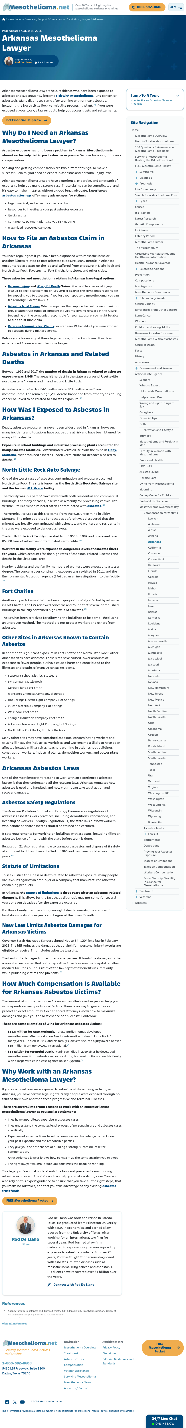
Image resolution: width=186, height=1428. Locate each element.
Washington (156, 799)
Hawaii (152, 582)
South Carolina (157, 752)
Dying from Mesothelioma (157, 483)
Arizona (153, 536)
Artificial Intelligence (149, 374)
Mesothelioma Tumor (149, 242)
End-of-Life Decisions (154, 501)
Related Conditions (152, 269)
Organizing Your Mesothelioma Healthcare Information (155, 255)
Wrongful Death (48, 286)
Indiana (153, 600)
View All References (14, 1323)
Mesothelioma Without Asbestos (156, 339)
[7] (61, 972)
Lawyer (86, 19)
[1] (95, 105)
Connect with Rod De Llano (74, 1285)
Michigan (154, 647)
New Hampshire (158, 688)
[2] (81, 398)
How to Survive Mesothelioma (154, 141)
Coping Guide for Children (156, 495)
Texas (151, 769)
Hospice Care (148, 478)
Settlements (152, 840)
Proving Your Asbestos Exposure (158, 853)
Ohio (151, 723)
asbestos (94, 506)
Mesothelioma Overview (21, 19)
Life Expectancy (145, 189)
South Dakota (156, 758)
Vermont (154, 781)
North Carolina (157, 711)
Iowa (151, 606)
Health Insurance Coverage (153, 263)
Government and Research (157, 368)
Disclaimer (109, 1353)
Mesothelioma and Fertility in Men (159, 443)
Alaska (152, 530)
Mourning (146, 489)
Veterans (145, 897)
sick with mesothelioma (74, 96)
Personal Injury (19, 286)
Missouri (153, 664)
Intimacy (145, 436)
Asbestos (141, 903)
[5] (85, 609)
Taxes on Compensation (159, 866)
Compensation (73, 1365)
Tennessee (155, 764)
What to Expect (150, 385)
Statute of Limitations (158, 861)
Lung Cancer (143, 315)
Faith (143, 424)
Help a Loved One (151, 397)
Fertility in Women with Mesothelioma (155, 453)
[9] (82, 1060)
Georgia (153, 577)
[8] (68, 1045)
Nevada (153, 682)
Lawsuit (153, 834)
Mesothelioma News (77, 1382)
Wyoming (154, 816)
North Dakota (156, 717)
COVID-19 (146, 466)
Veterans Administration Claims (31, 326)
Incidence (141, 230)
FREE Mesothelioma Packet (27, 1200)
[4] (103, 505)
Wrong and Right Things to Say (157, 405)
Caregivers (146, 412)
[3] (15, 459)
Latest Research (145, 218)
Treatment (146, 891)
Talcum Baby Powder (153, 298)
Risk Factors (142, 213)
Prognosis (146, 183)
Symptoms (146, 172)
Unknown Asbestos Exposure (154, 333)
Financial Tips (148, 418)
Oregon (153, 734)
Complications (144, 280)
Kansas (152, 612)
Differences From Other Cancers (156, 310)
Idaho (151, 588)
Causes (139, 207)
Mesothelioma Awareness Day (159, 507)
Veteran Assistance (76, 1371)
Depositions (151, 845)
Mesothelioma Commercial (153, 292)
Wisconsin (155, 810)
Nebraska (154, 676)
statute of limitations (42, 893)
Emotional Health (151, 460)
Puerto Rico (155, 822)
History (139, 356)
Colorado (154, 553)
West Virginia (156, 805)
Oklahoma (155, 729)
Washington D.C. (158, 793)
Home (135, 130)
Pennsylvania (157, 740)
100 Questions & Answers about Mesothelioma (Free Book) (156, 149)
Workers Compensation (159, 872)
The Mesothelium (146, 248)
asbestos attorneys (17, 195)
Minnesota (155, 653)
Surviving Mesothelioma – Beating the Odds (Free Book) (154, 158)
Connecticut (156, 559)
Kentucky (154, 617)
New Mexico (156, 699)
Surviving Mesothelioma (80, 1376)
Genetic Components (149, 224)
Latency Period (145, 236)
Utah (151, 775)
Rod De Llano (23, 62)
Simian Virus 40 (145, 304)
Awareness (142, 362)
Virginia (153, 787)
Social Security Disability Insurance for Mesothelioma (159, 882)
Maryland (154, 635)
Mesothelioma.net (51, 1401)
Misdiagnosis (143, 286)
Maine (152, 629)
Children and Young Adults (152, 327)
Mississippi (155, 658)
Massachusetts (157, 641)
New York (154, 705)
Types (143, 201)
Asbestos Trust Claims (24, 306)
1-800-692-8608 (17, 1363)
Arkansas (154, 542)
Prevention (142, 274)
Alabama (153, 524)
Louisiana (154, 623)
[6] (12, 856)
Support (42, 19)
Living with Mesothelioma (157, 391)
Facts (139, 350)
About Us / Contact (76, 1388)
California (154, 547)
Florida (152, 571)
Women (140, 321)
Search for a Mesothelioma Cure (156, 195)
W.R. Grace (35, 488)
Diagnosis (146, 178)
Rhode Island (156, 746)
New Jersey (155, 693)
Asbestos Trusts (154, 828)
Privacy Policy (111, 1347)
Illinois (152, 594)
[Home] (3, 19)
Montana (154, 670)
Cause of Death (145, 345)
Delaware (154, 565)
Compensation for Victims (64, 19)
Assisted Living (149, 472)
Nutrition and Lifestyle (158, 430)
